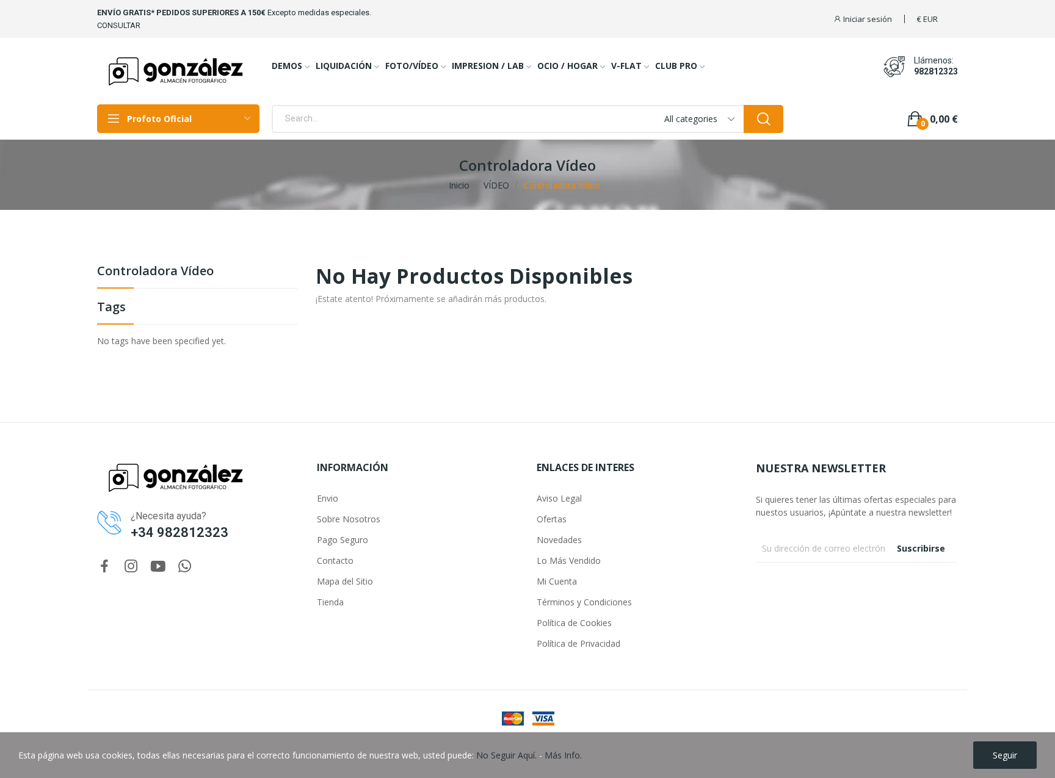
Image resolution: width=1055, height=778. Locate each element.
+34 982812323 (179, 532)
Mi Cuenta (557, 581)
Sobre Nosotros (348, 519)
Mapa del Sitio (345, 581)
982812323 (936, 71)
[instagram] (131, 566)
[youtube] (158, 566)
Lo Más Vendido (569, 560)
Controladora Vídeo (155, 272)
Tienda (330, 602)
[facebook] (104, 566)
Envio (327, 498)
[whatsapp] (185, 566)
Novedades (559, 540)
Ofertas (552, 519)
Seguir (1005, 755)
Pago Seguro (342, 540)
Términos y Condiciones (584, 602)
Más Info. (563, 755)
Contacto (335, 560)
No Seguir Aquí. (506, 755)
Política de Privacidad (578, 643)
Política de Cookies (574, 623)
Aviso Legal (559, 498)
